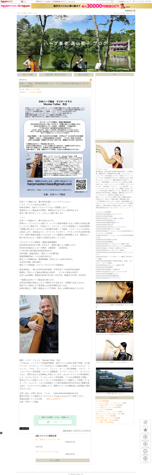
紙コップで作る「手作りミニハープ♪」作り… (42, 440)
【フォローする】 (119, 13)
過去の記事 (145, 440)
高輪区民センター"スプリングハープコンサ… (41, 453)
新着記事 (145, 454)
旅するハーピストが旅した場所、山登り (109, 414)
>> (123, 1)
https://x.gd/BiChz (53, 398)
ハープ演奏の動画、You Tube (105, 420)
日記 (24, 13)
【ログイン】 (130, 13)
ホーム (19, 13)
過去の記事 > (83, 75)
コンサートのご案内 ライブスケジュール (109, 403)
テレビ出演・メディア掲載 (104, 416)
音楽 (25, 1)
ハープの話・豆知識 (34, 92)
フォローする (145, 433)
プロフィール (32, 13)
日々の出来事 (100, 401)
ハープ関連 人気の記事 (104, 422)
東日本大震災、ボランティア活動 (106, 418)
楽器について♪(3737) (33, 89)
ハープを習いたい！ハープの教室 (106, 407)
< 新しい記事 (27, 75)
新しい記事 (145, 447)
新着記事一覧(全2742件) (55, 75)
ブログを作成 (139, 1)
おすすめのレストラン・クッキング (107, 411)
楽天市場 (148, 1)
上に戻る (145, 462)
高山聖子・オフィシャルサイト (123, 208)
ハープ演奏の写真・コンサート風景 (107, 405)
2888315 (129, 11)
